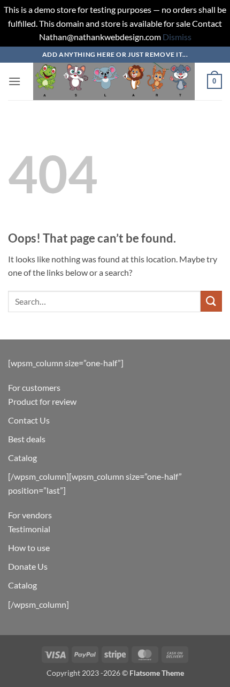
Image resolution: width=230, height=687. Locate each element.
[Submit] (211, 301)
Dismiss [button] (177, 37)
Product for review (42, 401)
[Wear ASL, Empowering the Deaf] (114, 81)
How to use (29, 547)
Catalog (22, 457)
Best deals (26, 439)
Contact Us (29, 420)
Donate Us (28, 566)
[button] (14, 81)
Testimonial (29, 529)
